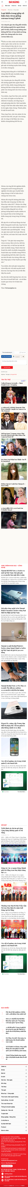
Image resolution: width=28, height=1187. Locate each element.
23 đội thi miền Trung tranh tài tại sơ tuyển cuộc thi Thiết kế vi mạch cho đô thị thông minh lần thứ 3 (16, 1030)
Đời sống (3, 1083)
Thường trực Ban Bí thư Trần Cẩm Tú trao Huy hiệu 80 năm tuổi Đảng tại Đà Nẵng (13, 908)
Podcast (3, 1127)
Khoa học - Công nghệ (13, 9)
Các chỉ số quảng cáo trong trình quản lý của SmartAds (13, 762)
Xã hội (19, 5)
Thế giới (3, 1090)
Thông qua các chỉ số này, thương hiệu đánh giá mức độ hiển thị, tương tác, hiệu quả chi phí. (13, 767)
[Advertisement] (14, 304)
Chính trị (14, 5)
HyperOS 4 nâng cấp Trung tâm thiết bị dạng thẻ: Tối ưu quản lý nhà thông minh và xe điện (13, 725)
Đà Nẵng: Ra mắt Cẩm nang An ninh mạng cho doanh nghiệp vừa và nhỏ (16, 1040)
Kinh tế (25, 5)
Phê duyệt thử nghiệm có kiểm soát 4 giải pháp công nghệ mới (16, 1013)
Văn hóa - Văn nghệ (6, 1080)
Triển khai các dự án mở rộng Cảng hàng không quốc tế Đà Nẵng (12, 830)
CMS (11, 1185)
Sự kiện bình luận (6, 1123)
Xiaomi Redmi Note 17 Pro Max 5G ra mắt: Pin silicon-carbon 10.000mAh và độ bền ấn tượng (13, 688)
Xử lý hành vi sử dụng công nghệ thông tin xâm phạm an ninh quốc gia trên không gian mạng (16, 1048)
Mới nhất (7, 5)
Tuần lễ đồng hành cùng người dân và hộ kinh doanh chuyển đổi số (16, 1057)
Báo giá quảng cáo (7, 1166)
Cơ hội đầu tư (5, 1120)
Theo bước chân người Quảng (9, 1097)
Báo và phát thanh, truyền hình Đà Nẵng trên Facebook (16, 1177)
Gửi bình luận (7, 367)
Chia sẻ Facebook (7, 356)
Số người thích (14, 374)
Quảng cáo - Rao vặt (7, 1110)
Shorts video (5, 1130)
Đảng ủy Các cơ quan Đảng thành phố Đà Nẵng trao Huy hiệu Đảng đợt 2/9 (13, 870)
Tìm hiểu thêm (21, 791)
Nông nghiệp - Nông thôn (8, 1117)
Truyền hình (4, 1113)
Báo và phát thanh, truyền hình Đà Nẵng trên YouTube (16, 1180)
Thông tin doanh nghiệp (8, 1107)
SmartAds (6, 791)
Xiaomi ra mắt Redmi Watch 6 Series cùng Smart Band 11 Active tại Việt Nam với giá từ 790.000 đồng (13, 649)
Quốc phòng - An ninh (7, 1100)
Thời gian (8, 374)
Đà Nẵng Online (8, 1173)
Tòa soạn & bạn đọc (7, 1103)
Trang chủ (3, 9)
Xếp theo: (3, 374)
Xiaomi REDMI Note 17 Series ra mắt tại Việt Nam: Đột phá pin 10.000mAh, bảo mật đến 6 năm (13, 573)
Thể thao (3, 1086)
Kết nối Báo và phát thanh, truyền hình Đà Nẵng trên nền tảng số (13, 1170)
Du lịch (3, 1076)
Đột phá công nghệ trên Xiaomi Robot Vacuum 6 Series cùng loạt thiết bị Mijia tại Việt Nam (13, 610)
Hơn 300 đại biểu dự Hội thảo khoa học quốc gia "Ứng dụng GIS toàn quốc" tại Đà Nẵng (15, 1020)
